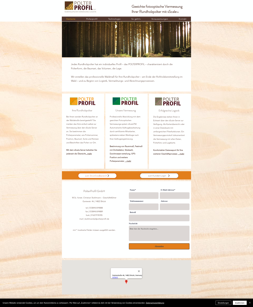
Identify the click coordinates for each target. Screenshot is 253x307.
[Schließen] (249, 303)
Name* (133, 190)
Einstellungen (223, 302)
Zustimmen (239, 302)
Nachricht (133, 224)
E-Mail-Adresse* (168, 190)
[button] (114, 19)
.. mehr (89, 153)
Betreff (133, 212)
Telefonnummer (136, 201)
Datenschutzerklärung (155, 302)
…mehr (128, 161)
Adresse (164, 201)
